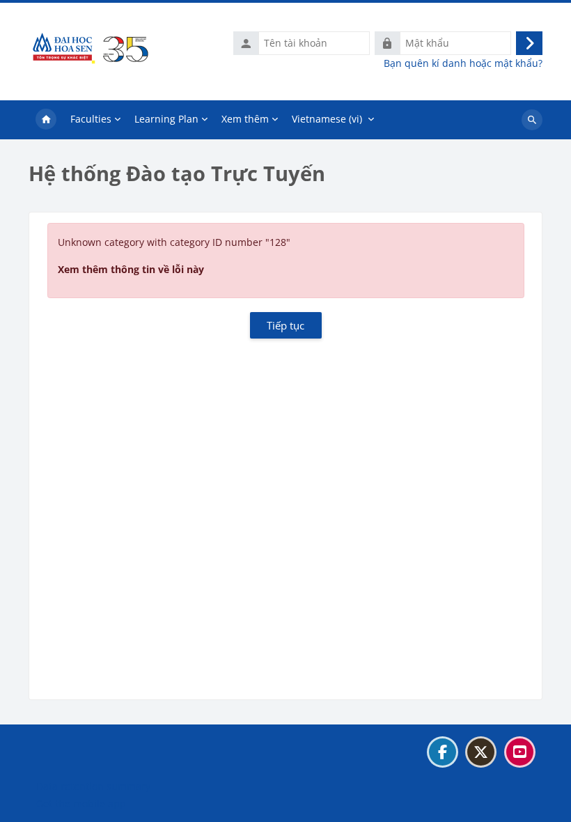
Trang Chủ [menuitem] (46, 119)
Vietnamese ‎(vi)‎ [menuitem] (327, 118)
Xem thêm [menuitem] (245, 118)
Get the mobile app (81, 803)
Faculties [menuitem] (90, 118)
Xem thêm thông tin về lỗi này (131, 269)
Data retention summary (93, 786)
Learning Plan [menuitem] (166, 118)
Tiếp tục (285, 325)
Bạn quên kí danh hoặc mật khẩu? (463, 63)
